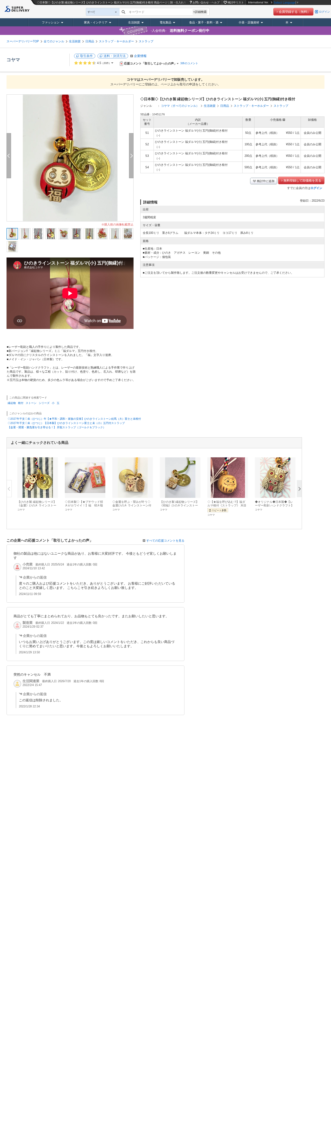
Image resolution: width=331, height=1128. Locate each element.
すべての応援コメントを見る (165, 540)
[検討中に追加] (52, 492)
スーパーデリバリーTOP (23, 41)
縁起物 (12, 403)
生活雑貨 (134, 22)
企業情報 (140, 56)
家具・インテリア (95, 22)
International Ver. (258, 2)
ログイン (324, 11)
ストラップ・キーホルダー (116, 41)
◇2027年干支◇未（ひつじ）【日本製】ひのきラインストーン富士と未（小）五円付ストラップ (66, 423)
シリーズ (44, 403)
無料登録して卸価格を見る (302, 180)
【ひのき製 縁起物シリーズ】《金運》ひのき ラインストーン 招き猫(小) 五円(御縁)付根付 (37, 505)
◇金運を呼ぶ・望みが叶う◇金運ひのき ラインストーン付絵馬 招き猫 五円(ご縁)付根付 (131, 505)
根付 (20, 403)
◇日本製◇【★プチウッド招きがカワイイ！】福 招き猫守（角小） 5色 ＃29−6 (84, 505)
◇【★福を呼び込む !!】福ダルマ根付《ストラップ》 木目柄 (226, 505)
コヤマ (13, 59)
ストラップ (146, 41)
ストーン (31, 403)
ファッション (50, 22)
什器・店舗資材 (249, 22)
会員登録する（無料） (294, 12)
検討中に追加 (265, 181)
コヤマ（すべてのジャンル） (180, 105)
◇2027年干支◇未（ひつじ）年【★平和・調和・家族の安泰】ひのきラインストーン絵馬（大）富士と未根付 (74, 418)
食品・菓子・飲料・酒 (203, 22)
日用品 (89, 41)
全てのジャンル (54, 41)
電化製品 (165, 22)
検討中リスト (236, 2)
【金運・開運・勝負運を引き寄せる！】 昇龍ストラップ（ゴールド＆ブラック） (57, 427)
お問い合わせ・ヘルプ (206, 2)
